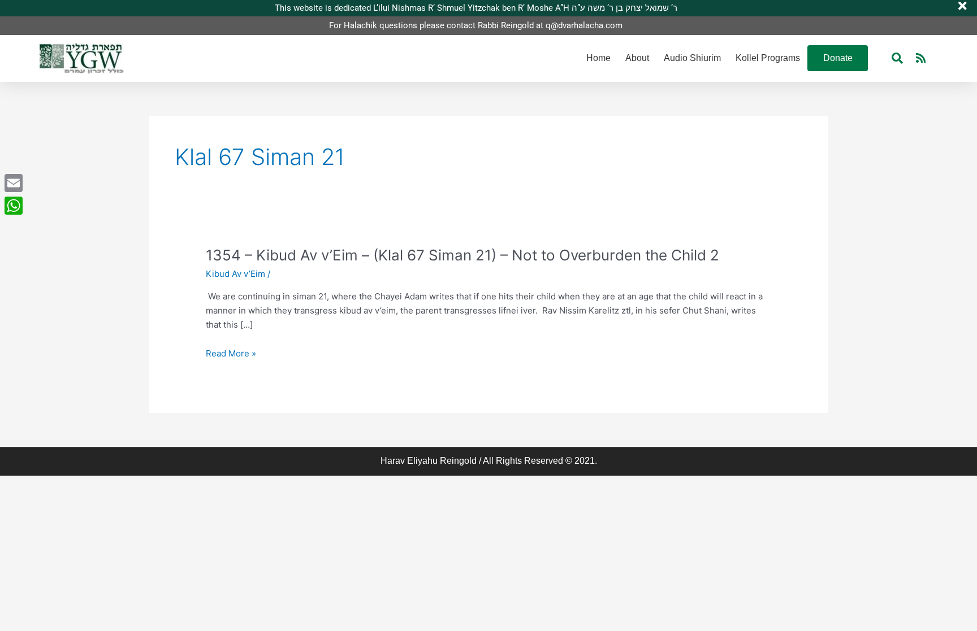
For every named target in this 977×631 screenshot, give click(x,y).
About (637, 58)
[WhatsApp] (13, 205)
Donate (838, 58)
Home (598, 58)
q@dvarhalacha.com (584, 25)
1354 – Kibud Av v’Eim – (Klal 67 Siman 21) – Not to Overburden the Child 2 (462, 255)
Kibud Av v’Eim (235, 273)
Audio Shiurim (692, 58)
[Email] (13, 183)
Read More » (231, 354)
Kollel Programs (768, 58)
